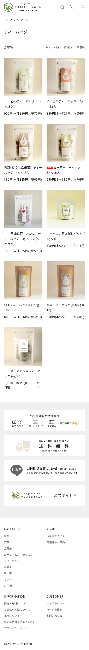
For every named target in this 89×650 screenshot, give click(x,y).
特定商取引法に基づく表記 (19, 622)
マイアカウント (56, 603)
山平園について (56, 536)
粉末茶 (8, 573)
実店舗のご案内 (56, 542)
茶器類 (8, 585)
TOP (7, 19)
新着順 (81, 47)
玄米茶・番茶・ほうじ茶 (18, 554)
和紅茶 (8, 567)
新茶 (6, 536)
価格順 (68, 47)
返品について (12, 615)
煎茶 (6, 542)
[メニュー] (83, 7)
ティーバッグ (21, 19)
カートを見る (54, 609)
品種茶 (8, 548)
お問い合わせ (54, 615)
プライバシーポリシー (17, 628)
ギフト (8, 579)
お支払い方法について (17, 609)
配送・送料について (16, 603)
